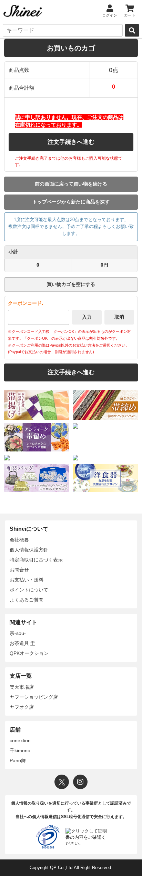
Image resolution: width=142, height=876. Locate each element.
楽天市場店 (22, 687)
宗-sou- (18, 633)
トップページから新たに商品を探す (71, 202)
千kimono (20, 750)
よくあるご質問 (26, 600)
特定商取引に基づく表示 (36, 560)
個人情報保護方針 (29, 550)
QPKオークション (29, 653)
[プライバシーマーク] (47, 836)
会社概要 (19, 539)
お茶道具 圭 (22, 643)
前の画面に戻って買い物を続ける (71, 184)
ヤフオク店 (22, 707)
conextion (20, 740)
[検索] (132, 30)
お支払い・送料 (26, 580)
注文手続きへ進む (71, 142)
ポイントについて (29, 590)
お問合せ (19, 570)
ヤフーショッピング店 (34, 697)
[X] (61, 782)
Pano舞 (18, 760)
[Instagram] (80, 782)
